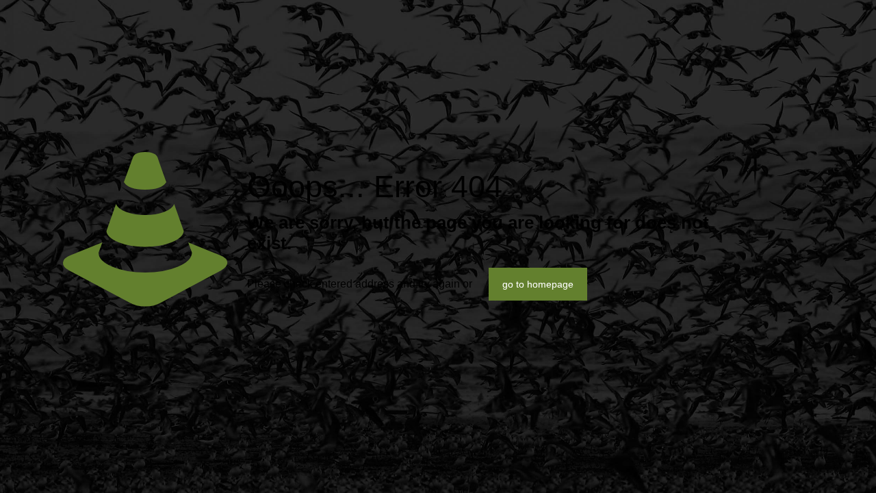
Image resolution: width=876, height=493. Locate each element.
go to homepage (538, 284)
